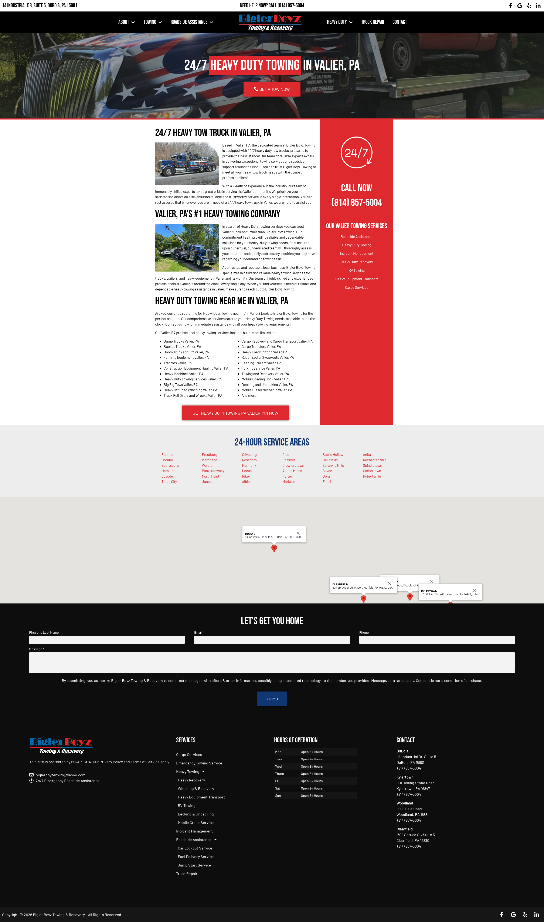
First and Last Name (45, 632)
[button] (410, 597)
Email (199, 632)
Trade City (169, 481)
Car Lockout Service (195, 848)
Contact (399, 22)
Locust (247, 470)
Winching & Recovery (196, 788)
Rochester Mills (374, 460)
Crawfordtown (293, 465)
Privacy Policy (111, 761)
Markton (288, 481)
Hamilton (169, 470)
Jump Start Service (194, 865)
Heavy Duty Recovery (356, 262)
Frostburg (209, 454)
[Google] (519, 5)
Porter (287, 476)
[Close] (432, 581)
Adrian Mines (292, 470)
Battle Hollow (333, 454)
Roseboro (249, 460)
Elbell (327, 481)
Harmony (249, 465)
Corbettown (372, 470)
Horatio (167, 460)
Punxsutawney (213, 470)
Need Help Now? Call (259, 5)
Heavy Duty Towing (356, 245)
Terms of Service (145, 761)
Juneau (208, 481)
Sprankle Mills (333, 465)
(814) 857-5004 (291, 5)
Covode (167, 476)
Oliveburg (249, 454)
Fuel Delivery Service (196, 856)
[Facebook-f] (510, 5)
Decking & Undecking (196, 814)
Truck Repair (372, 22)
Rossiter (288, 460)
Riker (246, 476)
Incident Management (356, 253)
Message (36, 649)
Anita (367, 454)
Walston (208, 465)
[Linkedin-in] (538, 5)
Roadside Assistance (189, 22)
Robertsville (372, 476)
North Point (210, 476)
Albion (247, 481)
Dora (326, 476)
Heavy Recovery (191, 780)
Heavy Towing (187, 771)
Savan (327, 470)
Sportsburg (170, 465)
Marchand (209, 460)
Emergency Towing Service (199, 763)
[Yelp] (529, 5)
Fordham (168, 454)
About (123, 22)
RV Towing (357, 270)
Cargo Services (356, 287)
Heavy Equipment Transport (356, 279)
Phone (364, 632)
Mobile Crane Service (196, 822)
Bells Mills (330, 460)
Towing (150, 22)
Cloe (285, 454)
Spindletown (372, 465)
